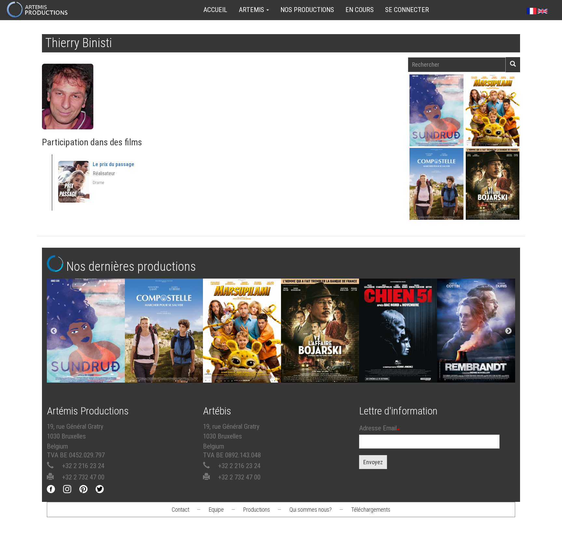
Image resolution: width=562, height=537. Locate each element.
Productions (256, 509)
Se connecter (407, 10)
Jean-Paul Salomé (492, 195)
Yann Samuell (436, 195)
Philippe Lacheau (492, 121)
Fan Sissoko (436, 112)
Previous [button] (53, 331)
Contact (180, 509)
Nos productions (307, 10)
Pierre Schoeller (476, 332)
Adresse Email (378, 428)
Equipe (216, 509)
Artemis (252, 10)
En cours (359, 10)
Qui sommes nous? (310, 509)
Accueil (215, 10)
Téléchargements (370, 509)
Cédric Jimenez (398, 332)
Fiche (440, 95)
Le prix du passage (113, 164)
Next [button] (508, 331)
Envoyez (373, 462)
